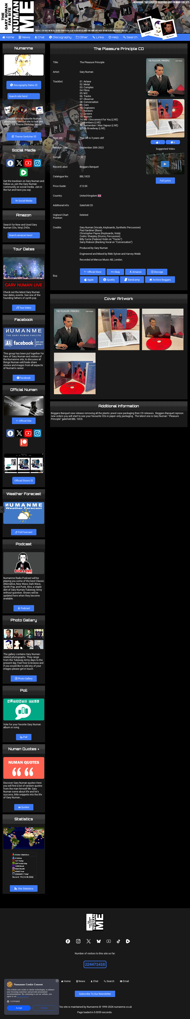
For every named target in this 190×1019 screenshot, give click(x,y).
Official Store (92, 271)
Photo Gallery (25, 678)
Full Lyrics (165, 180)
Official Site (23, 420)
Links (98, 37)
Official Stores (22, 480)
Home (8, 37)
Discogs (158, 271)
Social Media (25, 200)
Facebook (25, 377)
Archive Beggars (160, 279)
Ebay (117, 271)
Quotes (23, 807)
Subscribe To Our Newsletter (95, 993)
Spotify (109, 279)
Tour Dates (25, 307)
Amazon (137, 271)
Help (113, 37)
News (24, 37)
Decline (44, 1008)
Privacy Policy (23, 996)
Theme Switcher (22, 136)
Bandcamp (132, 279)
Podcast (25, 608)
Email (124, 981)
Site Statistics (23, 888)
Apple (89, 279)
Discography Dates (22, 85)
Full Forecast (25, 532)
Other (82, 37)
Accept (19, 1008)
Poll (25, 737)
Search (130, 37)
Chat (40, 37)
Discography (60, 37)
